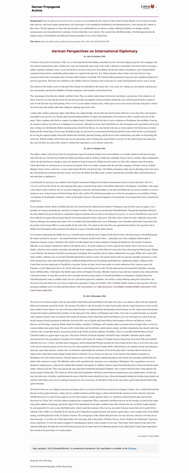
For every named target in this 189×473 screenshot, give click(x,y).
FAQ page (132, 448)
